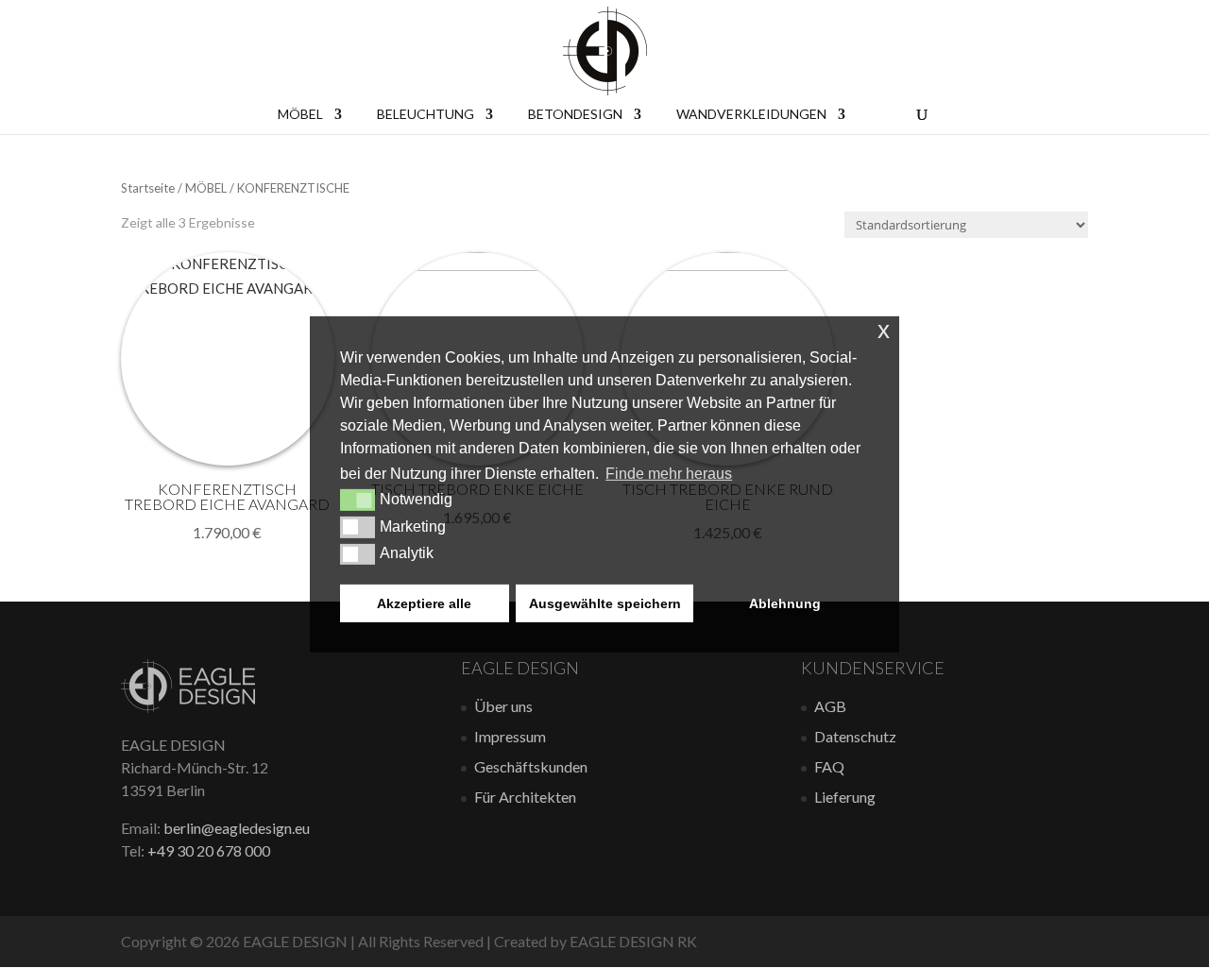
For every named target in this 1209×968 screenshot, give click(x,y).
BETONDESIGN (575, 115)
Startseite (148, 187)
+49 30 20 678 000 (208, 850)
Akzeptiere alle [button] (424, 603)
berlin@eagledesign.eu (236, 828)
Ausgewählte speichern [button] (605, 603)
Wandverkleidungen (751, 115)
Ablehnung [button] (785, 603)
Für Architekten (525, 797)
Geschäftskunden (530, 766)
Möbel (300, 115)
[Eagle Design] (188, 707)
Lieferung (845, 797)
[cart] (881, 113)
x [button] (883, 329)
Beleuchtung (425, 115)
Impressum (510, 736)
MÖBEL (206, 187)
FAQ (829, 766)
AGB (830, 706)
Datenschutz (855, 736)
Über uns (503, 706)
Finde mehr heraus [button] (668, 474)
